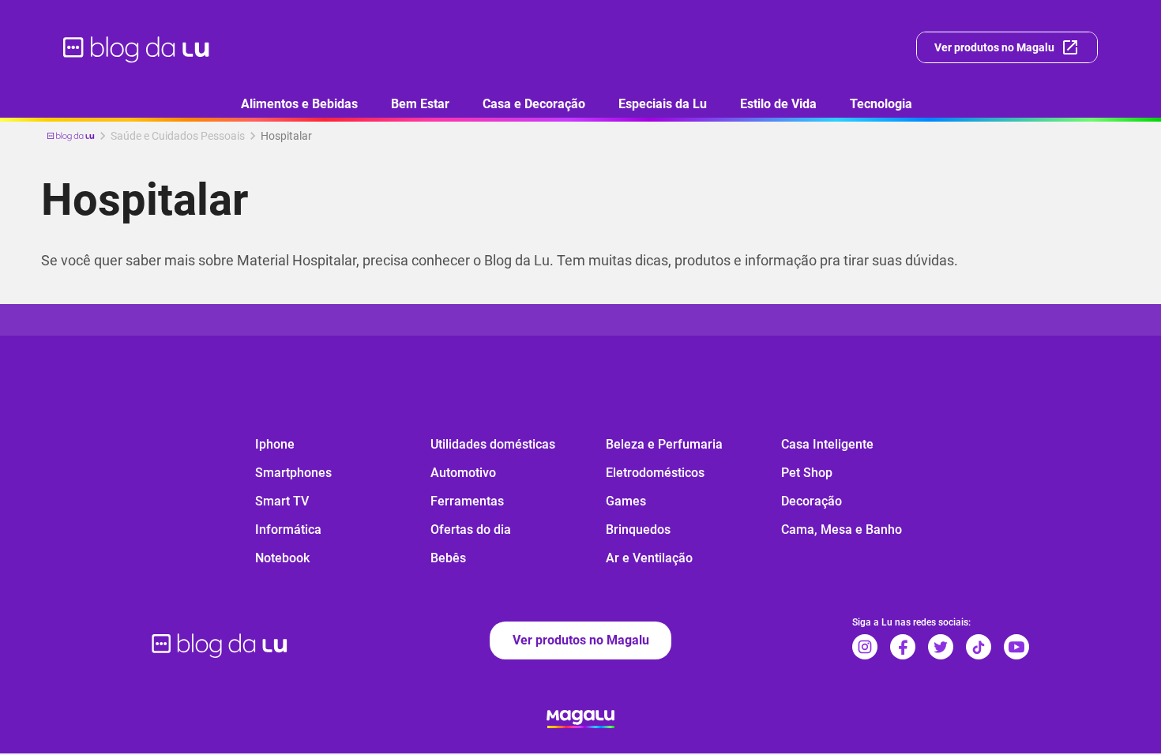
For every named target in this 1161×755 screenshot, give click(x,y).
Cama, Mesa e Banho (841, 529)
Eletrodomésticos (655, 472)
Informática (288, 529)
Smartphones (293, 472)
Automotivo (463, 472)
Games (626, 501)
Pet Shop (806, 472)
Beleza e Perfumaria (664, 444)
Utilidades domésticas (492, 444)
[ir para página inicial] (137, 47)
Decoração (811, 501)
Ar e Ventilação (649, 557)
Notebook (282, 557)
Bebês (448, 557)
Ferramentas (467, 501)
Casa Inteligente (827, 444)
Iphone (275, 444)
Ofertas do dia (470, 529)
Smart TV (282, 501)
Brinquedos (638, 529)
